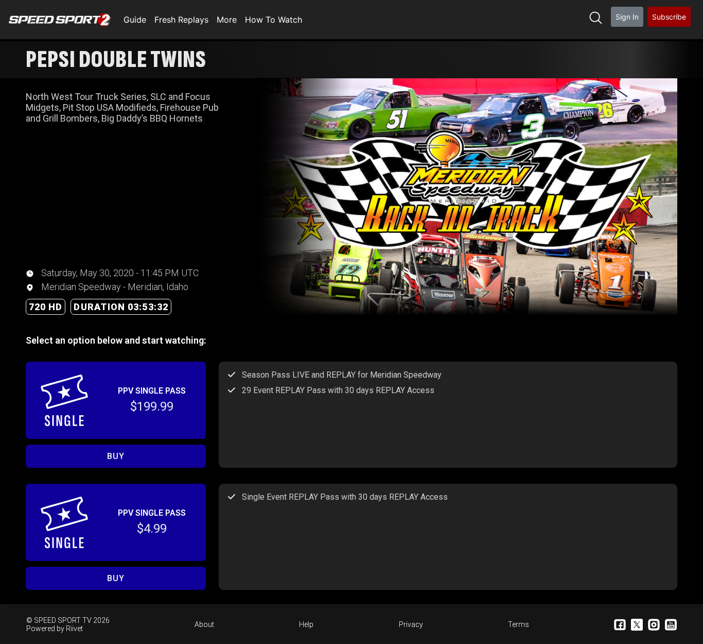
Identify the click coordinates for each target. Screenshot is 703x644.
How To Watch (273, 19)
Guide (135, 19)
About (204, 624)
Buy (115, 456)
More (227, 19)
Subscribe (669, 16)
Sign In (627, 16)
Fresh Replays (181, 19)
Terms (518, 624)
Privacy (411, 624)
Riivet (74, 628)
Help (306, 624)
